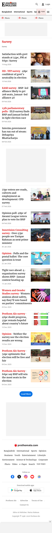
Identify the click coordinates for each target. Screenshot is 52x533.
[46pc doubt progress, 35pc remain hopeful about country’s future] (40, 318)
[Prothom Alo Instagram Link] (27, 477)
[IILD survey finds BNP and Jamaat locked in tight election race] (40, 113)
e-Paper (23, 464)
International (19, 12)
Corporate (43, 460)
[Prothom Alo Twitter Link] (20, 477)
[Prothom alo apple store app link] (35, 490)
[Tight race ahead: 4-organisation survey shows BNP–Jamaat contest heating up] (40, 275)
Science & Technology (26, 460)
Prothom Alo (11, 501)
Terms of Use (37, 501)
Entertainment (29, 455)
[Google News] (39, 477)
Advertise (24, 501)
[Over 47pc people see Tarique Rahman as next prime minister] (40, 234)
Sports (29, 12)
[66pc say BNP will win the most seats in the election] (40, 375)
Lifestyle (41, 455)
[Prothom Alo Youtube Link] (33, 477)
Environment (8, 460)
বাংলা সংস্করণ (41, 464)
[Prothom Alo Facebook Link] (13, 477)
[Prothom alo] (9, 4)
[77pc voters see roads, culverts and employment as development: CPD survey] (40, 194)
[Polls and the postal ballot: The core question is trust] (40, 258)
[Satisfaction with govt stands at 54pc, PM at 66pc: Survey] (40, 59)
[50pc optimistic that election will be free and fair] (40, 355)
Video (14, 464)
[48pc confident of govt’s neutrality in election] (40, 76)
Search (32, 464)
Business (8, 455)
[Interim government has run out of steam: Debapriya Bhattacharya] (40, 133)
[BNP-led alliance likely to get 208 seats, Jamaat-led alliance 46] (40, 92)
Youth (17, 455)
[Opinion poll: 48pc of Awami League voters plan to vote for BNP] (40, 217)
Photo (7, 464)
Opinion (42, 451)
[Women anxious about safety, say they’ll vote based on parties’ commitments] (40, 295)
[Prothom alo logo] (26, 446)
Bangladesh (7, 12)
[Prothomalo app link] (16, 490)
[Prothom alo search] (36, 4)
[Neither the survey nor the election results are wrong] (40, 338)
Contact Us (24, 505)
